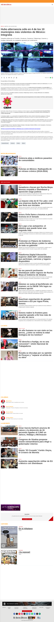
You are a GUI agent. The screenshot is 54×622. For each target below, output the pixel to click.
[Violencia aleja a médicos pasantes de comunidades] (9, 160)
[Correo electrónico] (11, 78)
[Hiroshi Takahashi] (3, 407)
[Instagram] (22, 614)
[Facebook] (2, 78)
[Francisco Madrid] (3, 412)
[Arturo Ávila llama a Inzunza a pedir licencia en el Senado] (9, 217)
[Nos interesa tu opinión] (27, 604)
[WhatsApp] (6, 78)
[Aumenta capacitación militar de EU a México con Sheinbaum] (9, 463)
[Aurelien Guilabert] (3, 418)
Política (18, 143)
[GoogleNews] (35, 614)
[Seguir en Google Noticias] (52, 78)
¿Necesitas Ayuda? (27, 611)
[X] (4, 78)
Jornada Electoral (5, 143)
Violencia (12, 143)
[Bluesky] (29, 614)
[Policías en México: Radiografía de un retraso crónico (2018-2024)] (9, 171)
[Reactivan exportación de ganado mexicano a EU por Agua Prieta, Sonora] (9, 303)
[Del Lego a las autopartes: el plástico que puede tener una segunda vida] (9, 230)
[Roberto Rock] (3, 401)
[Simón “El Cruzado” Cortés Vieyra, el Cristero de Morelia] (9, 452)
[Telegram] (9, 78)
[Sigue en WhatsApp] (50, 78)
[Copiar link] (14, 78)
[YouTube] (19, 614)
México (23, 143)
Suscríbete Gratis (27, 519)
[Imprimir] (16, 78)
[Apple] (37, 614)
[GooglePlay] (40, 614)
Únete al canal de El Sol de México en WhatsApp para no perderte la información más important (21, 128)
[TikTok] (24, 614)
